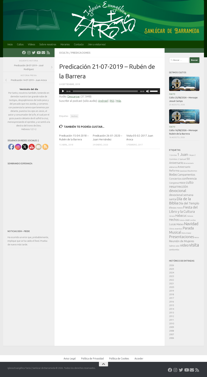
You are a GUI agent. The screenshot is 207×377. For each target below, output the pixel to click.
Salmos (172, 246)
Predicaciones (80, 52)
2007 (171, 334)
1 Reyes (191, 155)
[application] (109, 91)
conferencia (189, 178)
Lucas (172, 224)
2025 (171, 269)
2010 (171, 323)
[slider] (154, 91)
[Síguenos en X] (33, 52)
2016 (171, 301)
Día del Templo (189, 203)
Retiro (196, 237)
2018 (171, 294)
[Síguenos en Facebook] (24, 52)
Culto (172, 94)
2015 (171, 305)
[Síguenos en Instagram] (29, 52)
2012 (171, 316)
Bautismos (192, 171)
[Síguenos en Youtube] (38, 52)
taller (178, 246)
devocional (177, 191)
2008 (171, 330)
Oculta (64, 52)
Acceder (139, 358)
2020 (171, 287)
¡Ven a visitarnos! (97, 44)
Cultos (20, 44)
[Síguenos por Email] (43, 52)
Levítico (193, 220)
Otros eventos (175, 228)
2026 (171, 265)
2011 (171, 320)
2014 (171, 309)
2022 (171, 280)
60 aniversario (189, 163)
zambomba (174, 249)
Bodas (173, 174)
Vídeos (31, 44)
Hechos (74, 116)
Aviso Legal (70, 358)
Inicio (10, 44)
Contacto (79, 44)
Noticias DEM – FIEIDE (19, 231)
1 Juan (182, 154)
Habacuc (181, 215)
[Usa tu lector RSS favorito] (48, 52)
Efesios (172, 207)
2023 (171, 276)
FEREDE (180, 208)
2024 (171, 272)
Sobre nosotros (47, 44)
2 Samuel (182, 159)
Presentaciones (181, 237)
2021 (171, 283)
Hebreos (190, 216)
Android (103, 100)
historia (182, 220)
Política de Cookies (119, 358)
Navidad (191, 224)
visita (194, 244)
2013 (171, 312)
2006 (171, 338)
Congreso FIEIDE (177, 183)
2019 (171, 290)
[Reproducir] (63, 91)
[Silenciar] (147, 91)
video (184, 245)
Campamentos (186, 174)
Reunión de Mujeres (181, 241)
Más (118, 100)
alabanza (173, 167)
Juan (187, 220)
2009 (171, 327)
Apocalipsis (183, 171)
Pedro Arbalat (186, 233)
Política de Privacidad (92, 358)
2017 (171, 298)
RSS (112, 100)
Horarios (65, 44)
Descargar (73, 96)
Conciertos (175, 178)
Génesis (172, 216)
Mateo (180, 224)
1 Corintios (173, 155)
